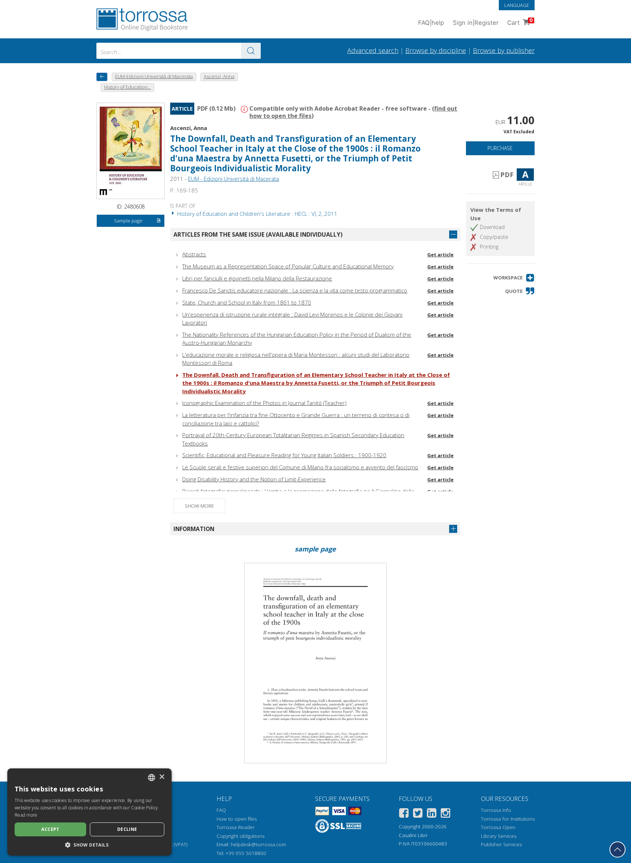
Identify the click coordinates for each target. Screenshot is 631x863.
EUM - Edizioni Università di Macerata (233, 178)
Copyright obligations (240, 836)
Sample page (128, 220)
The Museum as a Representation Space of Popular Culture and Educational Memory (288, 266)
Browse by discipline (435, 50)
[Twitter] (418, 814)
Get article (440, 254)
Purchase (500, 148)
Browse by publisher (504, 50)
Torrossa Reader (236, 827)
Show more (199, 506)
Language (516, 5)
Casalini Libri (413, 835)
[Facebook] (404, 814)
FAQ (221, 810)
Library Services (498, 836)
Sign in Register (475, 22)
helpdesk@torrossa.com (258, 844)
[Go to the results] (251, 51)
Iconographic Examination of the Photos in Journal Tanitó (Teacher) (264, 402)
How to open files (237, 819)
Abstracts (194, 254)
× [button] (161, 777)
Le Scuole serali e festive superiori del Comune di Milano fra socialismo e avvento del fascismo (300, 467)
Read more (26, 815)
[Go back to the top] (617, 849)
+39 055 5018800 (246, 853)
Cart (520, 21)
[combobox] (178, 51)
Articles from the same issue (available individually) (258, 234)
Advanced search (372, 50)
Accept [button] (50, 829)
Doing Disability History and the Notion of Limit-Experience (254, 479)
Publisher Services (501, 844)
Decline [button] (127, 829)
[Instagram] (445, 814)
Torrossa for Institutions (508, 819)
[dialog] (89, 812)
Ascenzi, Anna (188, 127)
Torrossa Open (498, 827)
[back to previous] (101, 77)
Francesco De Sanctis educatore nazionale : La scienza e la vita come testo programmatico (294, 290)
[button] (514, 278)
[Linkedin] (431, 814)
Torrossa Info (496, 810)
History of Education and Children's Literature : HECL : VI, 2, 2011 (256, 213)
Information (193, 529)
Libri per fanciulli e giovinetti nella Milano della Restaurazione (257, 278)
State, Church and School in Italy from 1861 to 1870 (246, 302)
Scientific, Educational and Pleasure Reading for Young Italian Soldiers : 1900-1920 (284, 455)
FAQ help (431, 22)
